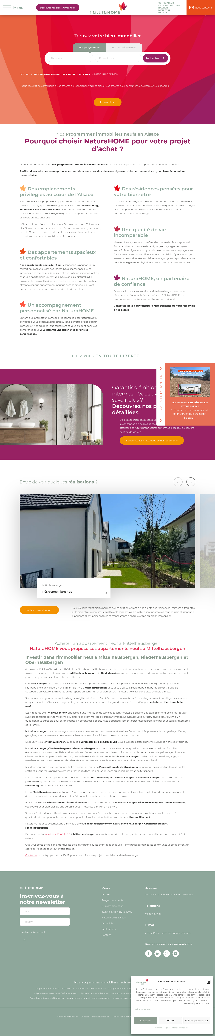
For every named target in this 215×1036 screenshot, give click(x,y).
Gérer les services (143, 1009)
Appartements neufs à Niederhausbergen (88, 998)
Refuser (170, 1020)
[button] (208, 981)
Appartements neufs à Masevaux (53, 988)
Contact (106, 934)
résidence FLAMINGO (58, 834)
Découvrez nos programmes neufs (57, 7)
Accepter (145, 1020)
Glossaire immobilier (67, 1016)
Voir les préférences (197, 1020)
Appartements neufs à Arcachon (97, 993)
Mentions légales (162, 1028)
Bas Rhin (84, 74)
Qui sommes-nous (112, 905)
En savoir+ (190, 417)
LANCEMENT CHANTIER (161, 394)
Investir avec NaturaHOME (117, 911)
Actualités (107, 923)
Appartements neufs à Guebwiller (47, 998)
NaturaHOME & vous (114, 917)
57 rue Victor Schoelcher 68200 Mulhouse (169, 894)
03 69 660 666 (153, 913)
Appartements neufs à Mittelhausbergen (56, 993)
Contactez (31, 855)
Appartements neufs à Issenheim (127, 988)
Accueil (25, 74)
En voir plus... (107, 102)
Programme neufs (112, 900)
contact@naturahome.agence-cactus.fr (168, 932)
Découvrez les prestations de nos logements (152, 440)
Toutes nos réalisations (39, 610)
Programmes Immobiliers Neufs (54, 74)
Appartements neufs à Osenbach (90, 988)
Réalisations (109, 929)
